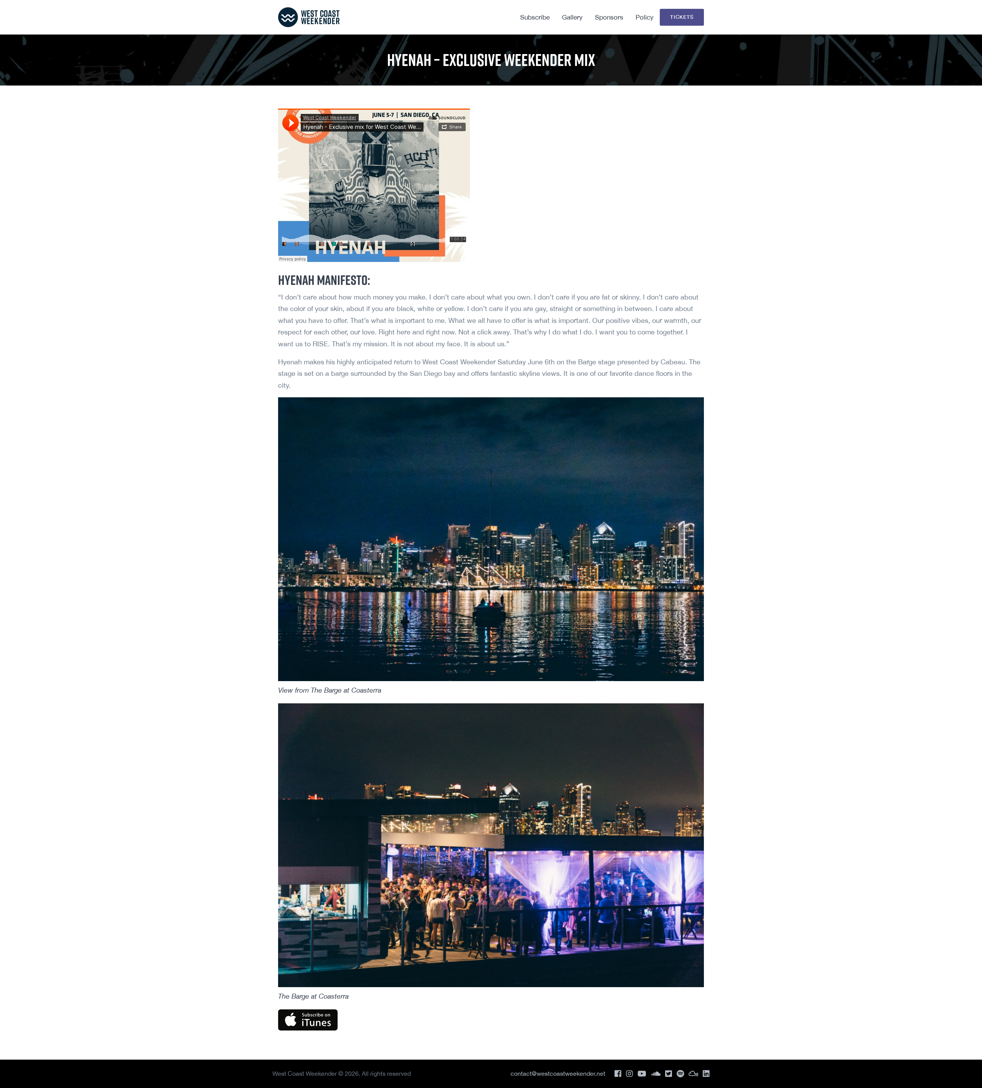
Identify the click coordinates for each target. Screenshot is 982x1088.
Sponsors (609, 17)
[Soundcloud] (656, 1073)
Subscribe (535, 17)
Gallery (572, 17)
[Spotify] (680, 1073)
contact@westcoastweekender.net (558, 1073)
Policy (645, 17)
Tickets (682, 17)
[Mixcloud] (693, 1073)
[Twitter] (668, 1073)
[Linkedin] (706, 1073)
